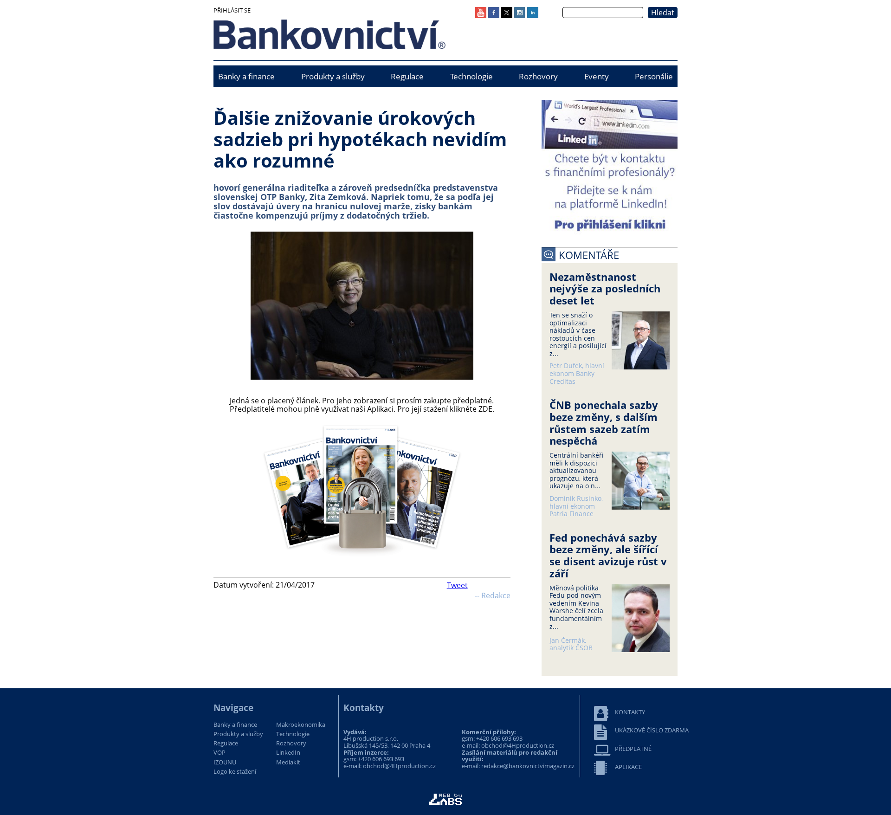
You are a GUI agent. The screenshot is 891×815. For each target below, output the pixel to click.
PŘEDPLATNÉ (633, 748)
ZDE (485, 409)
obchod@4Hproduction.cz (399, 766)
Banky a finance (246, 76)
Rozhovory (538, 76)
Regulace (407, 76)
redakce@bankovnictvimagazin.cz (528, 766)
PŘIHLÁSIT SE (232, 10)
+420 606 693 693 (381, 759)
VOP (219, 753)
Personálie (654, 76)
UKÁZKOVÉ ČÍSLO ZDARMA (652, 730)
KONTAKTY (630, 712)
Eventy (596, 76)
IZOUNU (224, 762)
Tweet (457, 585)
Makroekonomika (300, 725)
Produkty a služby (333, 76)
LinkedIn (288, 753)
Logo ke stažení (234, 772)
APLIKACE (628, 766)
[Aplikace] (362, 557)
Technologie (471, 76)
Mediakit (288, 762)
